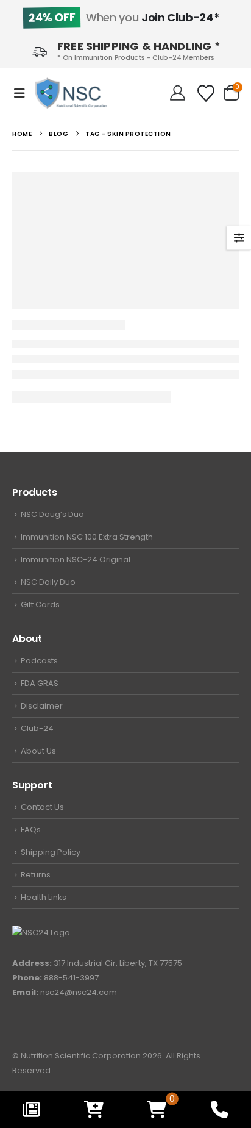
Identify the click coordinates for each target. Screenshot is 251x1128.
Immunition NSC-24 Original (75, 559)
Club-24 (37, 728)
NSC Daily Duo (48, 582)
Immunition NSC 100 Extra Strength (87, 537)
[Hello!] (177, 93)
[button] (23, 93)
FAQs (31, 829)
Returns (36, 874)
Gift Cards (40, 604)
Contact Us (42, 807)
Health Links (43, 897)
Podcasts (39, 660)
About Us (38, 751)
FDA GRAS (39, 683)
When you (123, 17)
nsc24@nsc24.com (78, 992)
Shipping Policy (50, 852)
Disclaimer (42, 706)
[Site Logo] (70, 93)
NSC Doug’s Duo (52, 514)
